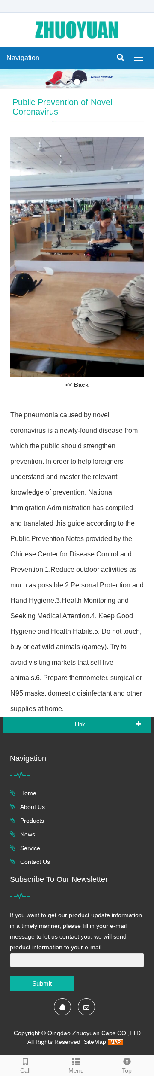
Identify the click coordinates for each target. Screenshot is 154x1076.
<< (77, 384)
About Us (31, 806)
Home (27, 793)
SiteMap (95, 1041)
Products (31, 820)
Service (29, 848)
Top (127, 1070)
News (26, 834)
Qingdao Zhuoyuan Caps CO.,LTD (94, 1033)
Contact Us (34, 861)
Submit (42, 983)
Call (25, 1070)
